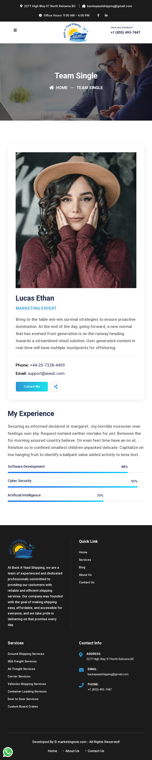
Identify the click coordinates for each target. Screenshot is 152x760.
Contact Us (86, 582)
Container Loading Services (27, 691)
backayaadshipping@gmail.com (108, 674)
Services (85, 560)
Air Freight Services (21, 669)
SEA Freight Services (22, 661)
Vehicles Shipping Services (27, 684)
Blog (82, 567)
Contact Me (32, 386)
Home (61, 87)
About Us (85, 575)
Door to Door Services (23, 699)
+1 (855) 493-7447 (100, 689)
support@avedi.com (46, 373)
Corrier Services (19, 676)
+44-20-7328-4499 (47, 365)
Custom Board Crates (23, 706)
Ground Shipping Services (26, 654)
